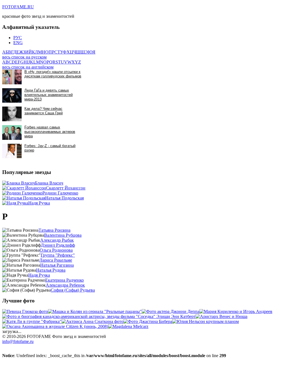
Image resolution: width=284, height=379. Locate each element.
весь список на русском (24, 57)
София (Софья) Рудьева (73, 290)
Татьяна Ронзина (54, 230)
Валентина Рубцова (63, 235)
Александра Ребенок (65, 285)
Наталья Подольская (64, 198)
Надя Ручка (39, 203)
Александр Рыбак (57, 240)
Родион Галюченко (60, 193)
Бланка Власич (49, 183)
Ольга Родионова (56, 250)
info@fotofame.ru (18, 341)
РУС (17, 37)
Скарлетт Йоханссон (65, 188)
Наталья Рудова (50, 270)
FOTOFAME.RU (18, 6)
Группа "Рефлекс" (58, 255)
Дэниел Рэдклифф (58, 245)
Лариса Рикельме (55, 260)
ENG (18, 42)
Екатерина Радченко (64, 280)
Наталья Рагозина (57, 265)
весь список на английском (28, 67)
